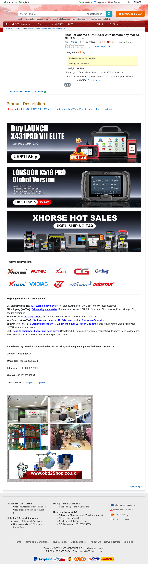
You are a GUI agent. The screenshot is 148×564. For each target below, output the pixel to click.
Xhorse (30, 29)
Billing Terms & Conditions (77, 507)
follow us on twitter (121, 519)
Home (7, 29)
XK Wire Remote (59, 29)
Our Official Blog (120, 514)
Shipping (128, 541)
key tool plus (96, 19)
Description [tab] (20, 91)
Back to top (135, 486)
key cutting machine (80, 19)
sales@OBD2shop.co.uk (90, 551)
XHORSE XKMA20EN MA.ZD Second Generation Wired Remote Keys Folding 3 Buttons (66, 109)
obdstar (40, 19)
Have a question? (103, 46)
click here (42, 507)
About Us (96, 541)
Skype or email (77, 515)
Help (128, 2)
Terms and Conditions (37, 541)
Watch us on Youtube (123, 509)
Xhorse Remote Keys (44, 29)
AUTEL (71, 24)
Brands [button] (41, 24)
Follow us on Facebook (124, 505)
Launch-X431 (57, 24)
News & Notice (112, 541)
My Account (116, 2)
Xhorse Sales (29, 19)
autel (20, 19)
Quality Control (79, 541)
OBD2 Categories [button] (22, 24)
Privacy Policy (59, 541)
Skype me (101, 2)
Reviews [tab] (40, 91)
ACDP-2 (106, 19)
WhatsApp (86, 2)
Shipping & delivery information (27, 521)
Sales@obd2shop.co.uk (34, 382)
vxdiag (48, 19)
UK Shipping (99, 24)
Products (16, 29)
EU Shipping (115, 24)
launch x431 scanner (61, 19)
